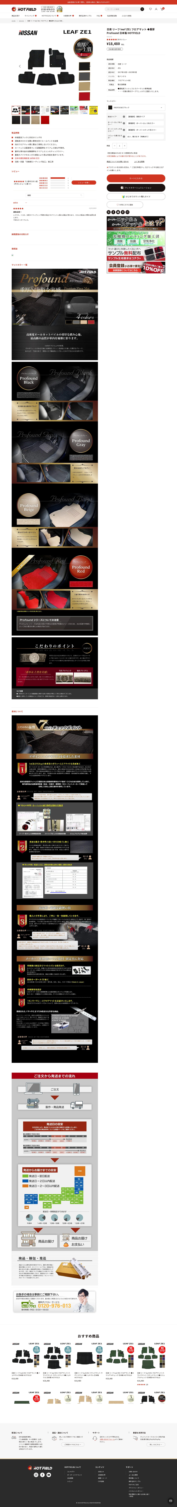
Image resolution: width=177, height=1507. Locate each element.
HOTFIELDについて (49, 16)
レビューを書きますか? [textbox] (117, 136)
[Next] (90, 66)
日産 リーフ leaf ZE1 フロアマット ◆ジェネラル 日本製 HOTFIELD (26, 1374)
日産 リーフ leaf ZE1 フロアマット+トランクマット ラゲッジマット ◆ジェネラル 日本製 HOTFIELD (57, 1375)
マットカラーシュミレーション (138, 187)
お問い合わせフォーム (107, 1439)
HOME (14, 21)
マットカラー (111, 101)
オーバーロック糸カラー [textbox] (117, 123)
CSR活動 (101, 1481)
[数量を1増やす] (125, 145)
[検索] (142, 9)
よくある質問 (139, 161)
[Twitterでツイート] (109, 212)
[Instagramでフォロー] (36, 1475)
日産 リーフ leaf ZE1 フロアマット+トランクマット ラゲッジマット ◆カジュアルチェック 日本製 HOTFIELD (151, 1375)
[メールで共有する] (127, 212)
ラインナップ (29, 16)
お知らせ (101, 1472)
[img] (18, 208)
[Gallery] (55, 76)
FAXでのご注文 (134, 1485)
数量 (108, 146)
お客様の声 (67, 16)
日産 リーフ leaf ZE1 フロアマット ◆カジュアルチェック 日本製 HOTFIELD (120, 1374)
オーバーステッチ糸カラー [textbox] (117, 130)
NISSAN (21, 21)
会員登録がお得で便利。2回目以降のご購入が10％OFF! (88, 2)
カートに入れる (136, 178)
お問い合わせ (133, 1472)
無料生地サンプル (85, 16)
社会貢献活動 (112, 16)
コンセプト (71, 1472)
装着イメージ (102, 1478)
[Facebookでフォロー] (42, 1475)
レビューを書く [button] (84, 182)
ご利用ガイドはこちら (71, 1444)
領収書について (134, 1478)
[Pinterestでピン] (123, 212)
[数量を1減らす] (114, 145)
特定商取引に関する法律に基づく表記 (139, 1495)
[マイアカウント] (150, 9)
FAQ (98, 16)
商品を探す (16, 16)
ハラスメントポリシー (136, 1491)
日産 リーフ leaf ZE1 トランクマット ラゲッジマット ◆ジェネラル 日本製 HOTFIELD (88, 1375)
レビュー (70, 1481)
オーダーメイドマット (74, 1475)
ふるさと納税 (126, 16)
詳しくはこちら (155, 1444)
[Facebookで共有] (113, 212)
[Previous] (20, 66)
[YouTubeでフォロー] (49, 1475)
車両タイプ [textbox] (117, 117)
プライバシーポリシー (136, 1488)
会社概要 (70, 1478)
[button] (112, 39)
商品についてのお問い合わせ (118, 161)
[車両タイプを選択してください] (124, 117)
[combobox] (136, 107)
